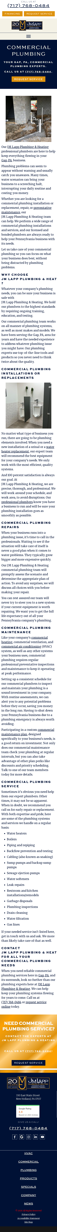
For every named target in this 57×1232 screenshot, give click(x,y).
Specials (28, 1186)
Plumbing (28, 1170)
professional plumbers (17, 502)
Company (28, 1195)
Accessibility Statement (28, 1218)
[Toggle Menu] (28, 36)
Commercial (28, 1161)
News (28, 1203)
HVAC (28, 1153)
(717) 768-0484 (28, 5)
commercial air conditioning (21, 646)
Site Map (28, 1222)
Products (28, 1178)
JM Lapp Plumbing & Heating (28, 147)
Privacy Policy (28, 1214)
